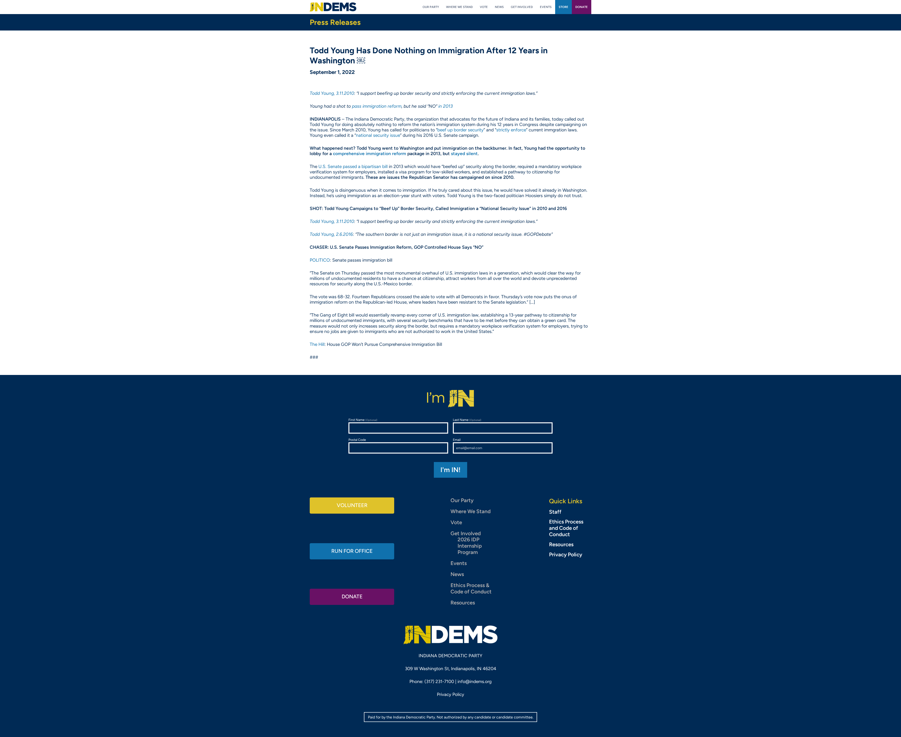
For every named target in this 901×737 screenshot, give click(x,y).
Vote (456, 522)
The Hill (317, 344)
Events (458, 563)
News (457, 574)
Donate (352, 596)
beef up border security (460, 130)
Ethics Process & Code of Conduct (471, 588)
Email (457, 440)
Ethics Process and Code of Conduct (566, 528)
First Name (362, 420)
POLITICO (320, 260)
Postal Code (357, 440)
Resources (462, 603)
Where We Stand (470, 511)
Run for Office (352, 551)
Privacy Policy (565, 555)
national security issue (378, 135)
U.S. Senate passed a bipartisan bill (353, 166)
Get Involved (465, 533)
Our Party (461, 500)
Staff (555, 512)
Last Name (467, 420)
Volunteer (352, 505)
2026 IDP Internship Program (470, 545)
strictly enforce (511, 130)
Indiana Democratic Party (333, 7)
